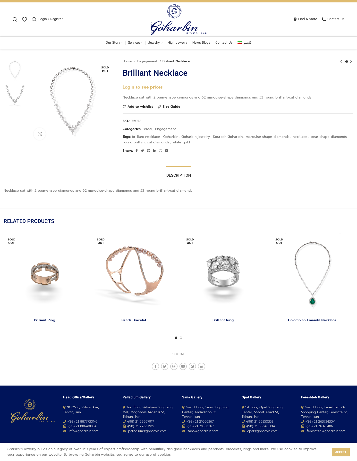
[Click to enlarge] (40, 134)
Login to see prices (143, 87)
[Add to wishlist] (82, 241)
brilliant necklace (146, 136)
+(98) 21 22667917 (140, 421)
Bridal (147, 129)
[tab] (178, 173)
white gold (181, 142)
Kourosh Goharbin (228, 136)
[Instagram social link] (174, 366)
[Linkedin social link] (155, 151)
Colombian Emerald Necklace (312, 320)
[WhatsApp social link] (160, 151)
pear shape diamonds (329, 136)
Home (128, 61)
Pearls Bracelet (133, 320)
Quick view (82, 252)
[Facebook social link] (136, 151)
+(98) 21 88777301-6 (82, 421)
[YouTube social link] (183, 366)
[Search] (15, 19)
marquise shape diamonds (267, 136)
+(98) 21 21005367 (200, 421)
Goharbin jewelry (195, 136)
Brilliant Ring (44, 320)
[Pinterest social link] (148, 151)
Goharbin (170, 136)
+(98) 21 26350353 (259, 421)
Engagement (147, 61)
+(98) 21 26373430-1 (320, 421)
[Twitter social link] (142, 151)
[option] (15, 70)
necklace (300, 136)
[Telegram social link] (166, 151)
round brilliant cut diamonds (146, 142)
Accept (340, 452)
